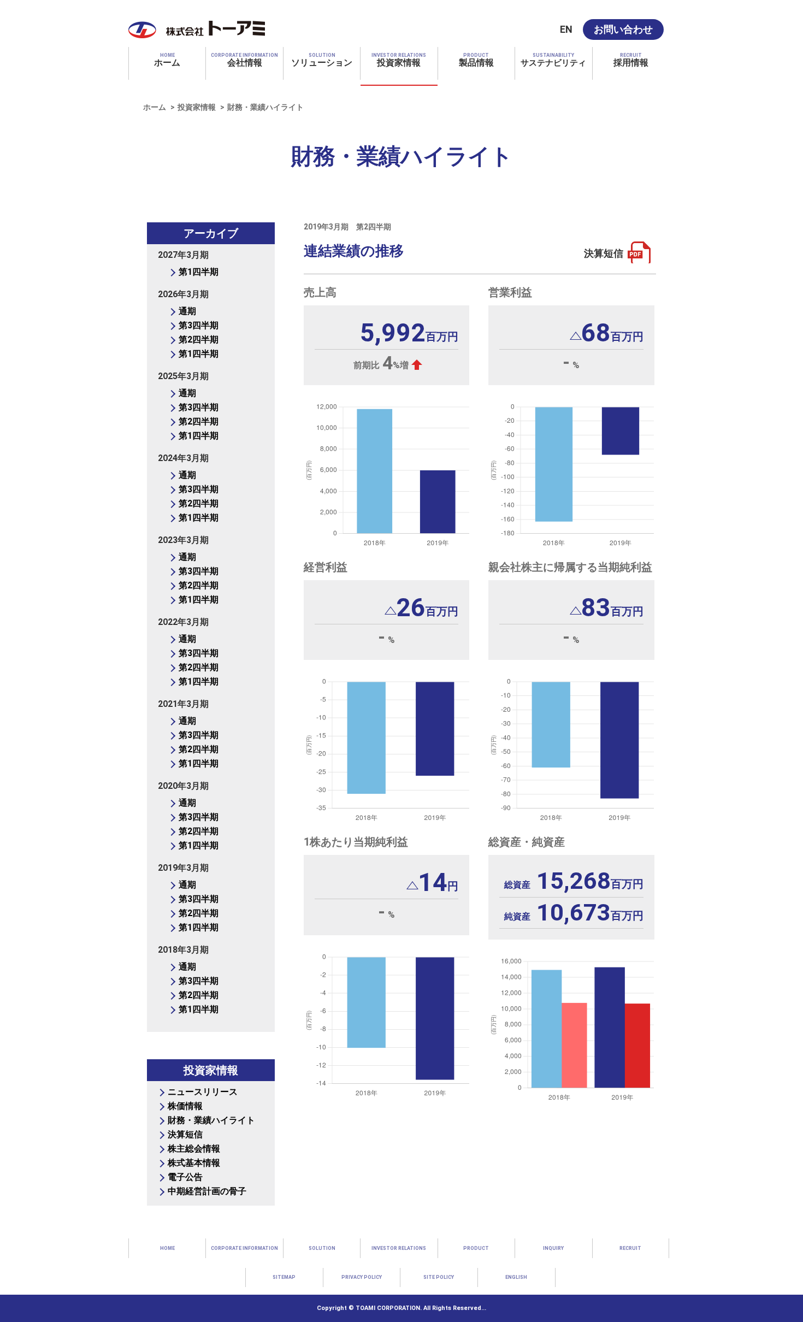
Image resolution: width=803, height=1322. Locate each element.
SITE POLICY (438, 1277)
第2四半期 (199, 339)
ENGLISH (516, 1277)
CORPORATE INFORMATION (244, 1248)
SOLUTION (322, 1248)
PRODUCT (476, 1248)
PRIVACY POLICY (361, 1277)
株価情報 (185, 1106)
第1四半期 (199, 272)
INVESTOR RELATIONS (398, 1248)
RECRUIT (630, 1248)
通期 (187, 311)
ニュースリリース (203, 1092)
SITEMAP (284, 1277)
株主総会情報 (194, 1148)
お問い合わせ (623, 29)
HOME (167, 1248)
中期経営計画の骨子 (207, 1191)
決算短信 (603, 253)
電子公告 (185, 1177)
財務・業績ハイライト (211, 1120)
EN (566, 29)
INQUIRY (553, 1248)
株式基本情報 (194, 1163)
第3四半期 (199, 325)
